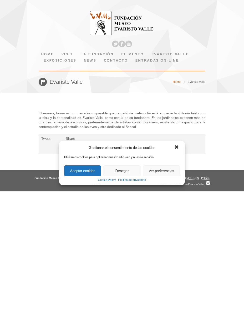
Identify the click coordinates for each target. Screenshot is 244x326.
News (90, 60)
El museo (132, 54)
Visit (67, 54)
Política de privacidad (132, 180)
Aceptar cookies (82, 171)
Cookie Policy (107, 180)
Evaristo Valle (170, 54)
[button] (177, 147)
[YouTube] (128, 44)
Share (70, 139)
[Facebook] (122, 44)
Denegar (122, 171)
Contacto (116, 60)
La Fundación (97, 54)
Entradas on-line (157, 60)
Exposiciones (60, 60)
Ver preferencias (161, 171)
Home (47, 54)
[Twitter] (115, 44)
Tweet (46, 139)
